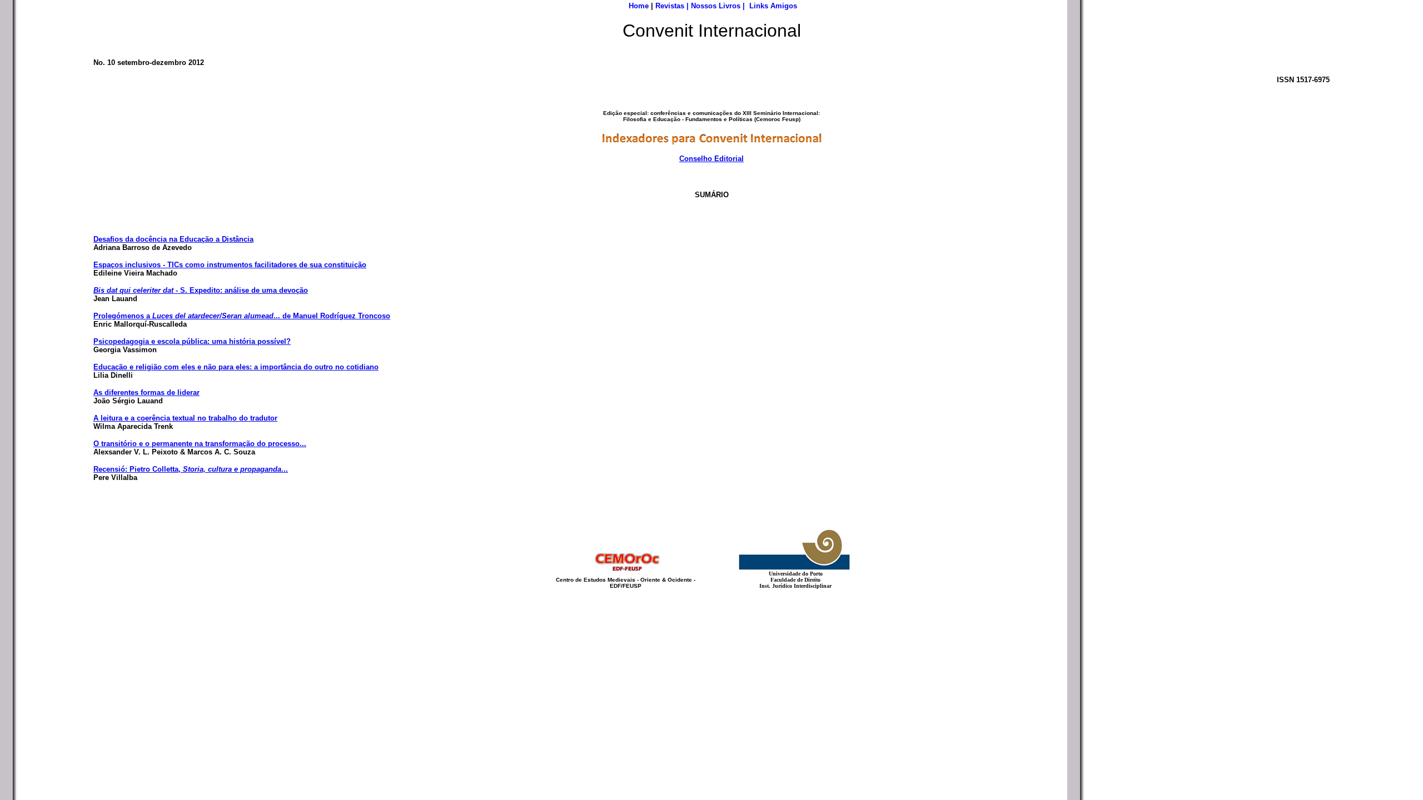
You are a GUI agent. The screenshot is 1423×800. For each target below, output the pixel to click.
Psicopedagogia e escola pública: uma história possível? (192, 341)
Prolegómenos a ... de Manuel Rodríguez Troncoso (241, 316)
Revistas (669, 6)
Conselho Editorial (711, 158)
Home (639, 6)
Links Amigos (773, 6)
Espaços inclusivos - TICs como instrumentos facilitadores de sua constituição (229, 265)
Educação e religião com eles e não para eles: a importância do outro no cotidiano (236, 367)
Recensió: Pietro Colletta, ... (190, 469)
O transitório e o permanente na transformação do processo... (199, 443)
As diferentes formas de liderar (146, 392)
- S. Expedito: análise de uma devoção (240, 290)
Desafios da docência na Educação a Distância (173, 239)
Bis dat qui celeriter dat (133, 290)
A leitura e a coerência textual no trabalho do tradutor (185, 418)
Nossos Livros (715, 6)
